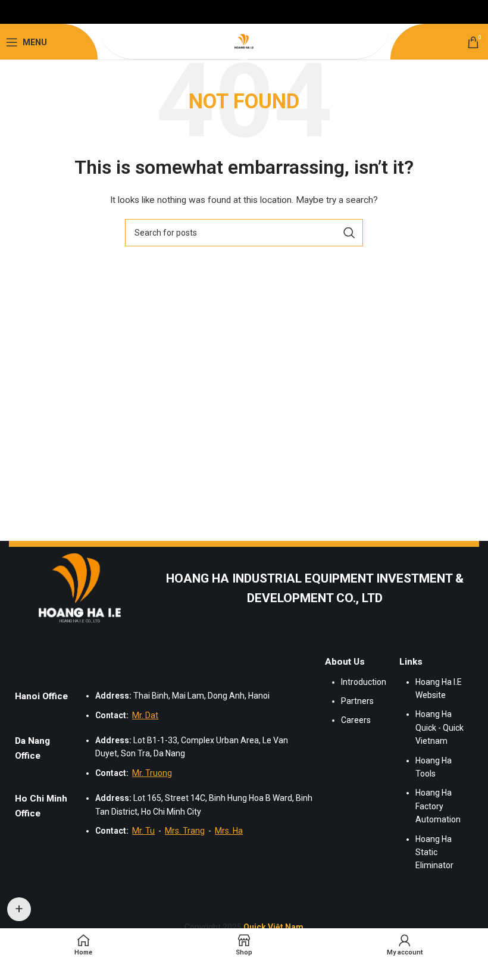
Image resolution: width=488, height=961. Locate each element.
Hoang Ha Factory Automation (438, 806)
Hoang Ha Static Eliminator (434, 852)
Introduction (363, 682)
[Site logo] (244, 41)
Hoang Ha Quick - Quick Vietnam (439, 727)
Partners (357, 701)
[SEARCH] (349, 232)
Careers (356, 720)
